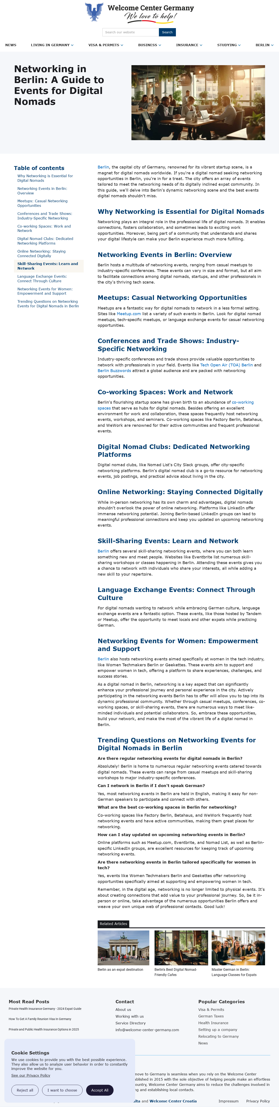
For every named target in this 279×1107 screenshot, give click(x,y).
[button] (10, 45)
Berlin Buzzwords (114, 370)
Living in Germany (50, 45)
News (10, 45)
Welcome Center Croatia (173, 1101)
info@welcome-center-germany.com (147, 1030)
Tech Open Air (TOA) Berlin (226, 364)
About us (123, 1010)
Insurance (187, 45)
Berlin (263, 45)
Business (147, 45)
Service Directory (131, 1023)
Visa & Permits (103, 45)
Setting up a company (217, 1030)
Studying (227, 45)
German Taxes (211, 1016)
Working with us (130, 1016)
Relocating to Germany (218, 1036)
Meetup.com (129, 313)
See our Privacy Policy (30, 1075)
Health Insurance (213, 1023)
